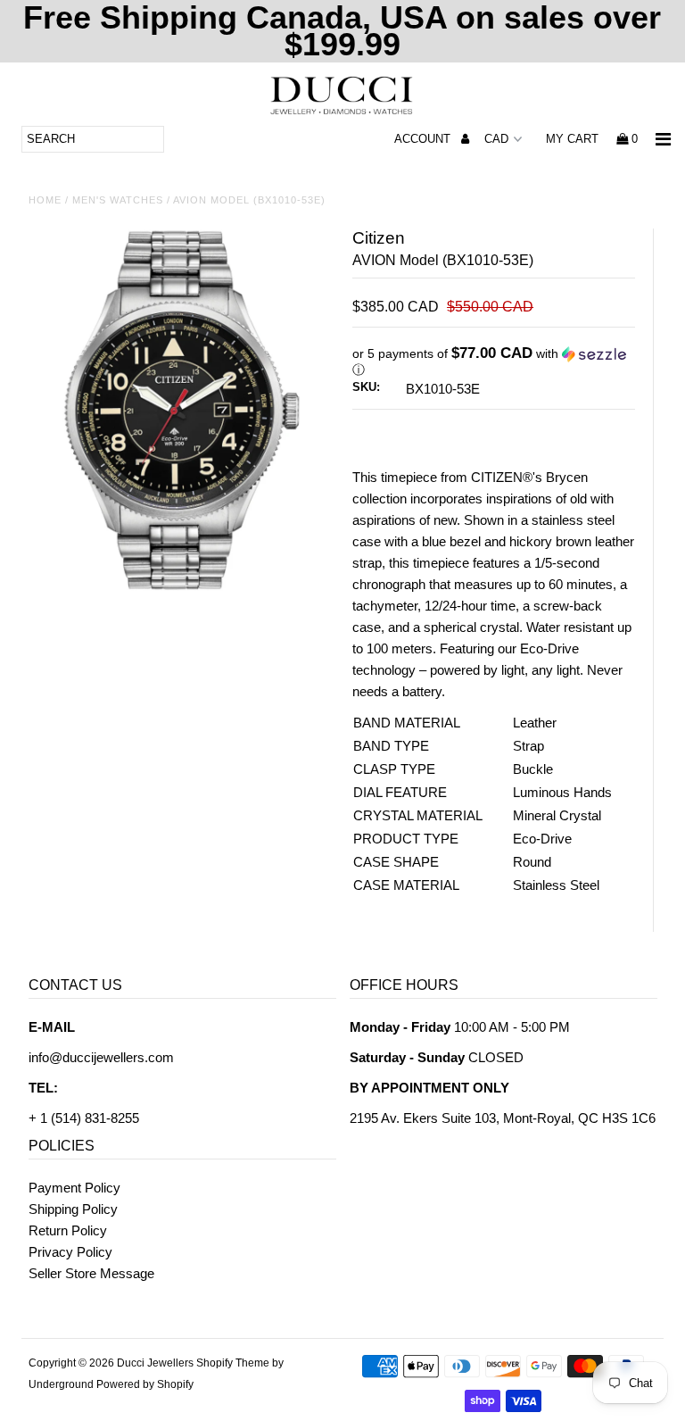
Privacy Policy (70, 1251)
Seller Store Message (91, 1273)
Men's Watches (117, 200)
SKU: (366, 387)
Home (45, 200)
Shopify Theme (232, 1363)
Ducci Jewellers (155, 1363)
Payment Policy (74, 1187)
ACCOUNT (424, 138)
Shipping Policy (73, 1209)
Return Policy (68, 1230)
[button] (493, 361)
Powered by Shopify (145, 1384)
